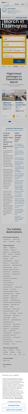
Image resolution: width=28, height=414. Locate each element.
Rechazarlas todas (14, 405)
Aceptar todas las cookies (14, 409)
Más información (18, 398)
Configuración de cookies (14, 401)
